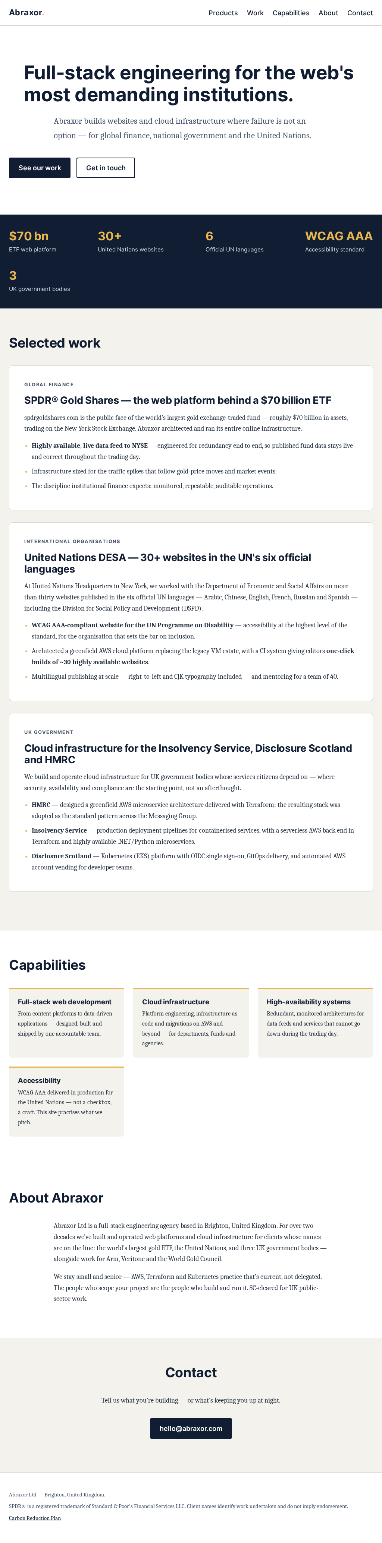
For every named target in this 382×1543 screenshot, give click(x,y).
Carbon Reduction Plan (35, 1518)
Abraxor (25, 12)
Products (223, 13)
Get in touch (106, 168)
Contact (360, 13)
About (328, 13)
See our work (40, 168)
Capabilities (291, 13)
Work (255, 13)
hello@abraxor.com (191, 1428)
